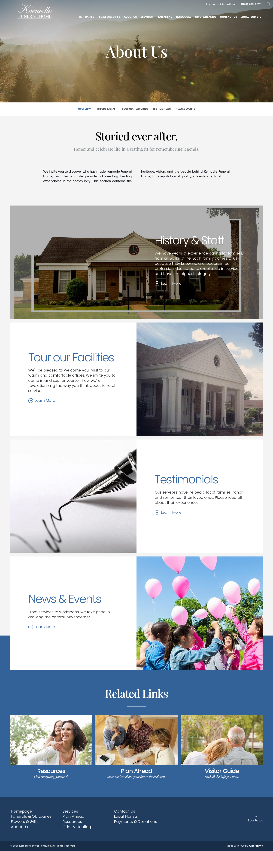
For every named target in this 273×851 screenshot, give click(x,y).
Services (70, 811)
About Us (19, 826)
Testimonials (186, 479)
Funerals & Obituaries (31, 816)
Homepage (21, 811)
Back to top (256, 820)
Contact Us (124, 811)
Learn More (171, 283)
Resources (51, 771)
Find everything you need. (51, 776)
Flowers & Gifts (24, 821)
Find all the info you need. (222, 776)
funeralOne (256, 845)
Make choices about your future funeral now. (136, 776)
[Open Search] (268, 4)
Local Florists (126, 816)
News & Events (64, 599)
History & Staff (189, 240)
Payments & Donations (135, 821)
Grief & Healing (77, 826)
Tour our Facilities (71, 357)
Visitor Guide (222, 771)
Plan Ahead (136, 771)
